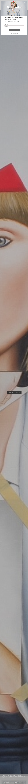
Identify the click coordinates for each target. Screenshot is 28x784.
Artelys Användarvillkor (14, 33)
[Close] (24, 2)
